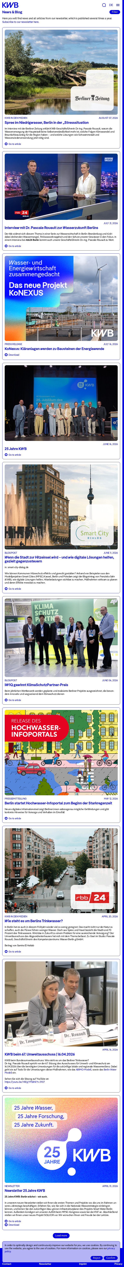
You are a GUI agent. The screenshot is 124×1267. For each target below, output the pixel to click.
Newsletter (45, 1263)
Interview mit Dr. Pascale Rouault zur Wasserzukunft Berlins (51, 227)
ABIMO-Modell (83, 1069)
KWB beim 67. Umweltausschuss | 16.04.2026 (40, 1054)
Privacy (118, 1263)
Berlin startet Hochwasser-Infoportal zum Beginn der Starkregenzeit (58, 803)
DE (111, 5)
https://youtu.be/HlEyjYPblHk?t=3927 (25, 1081)
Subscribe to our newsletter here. (20, 21)
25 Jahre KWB (16, 448)
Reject (96, 1257)
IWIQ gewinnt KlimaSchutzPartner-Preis (36, 685)
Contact (6, 1263)
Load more (61, 1235)
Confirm (110, 1257)
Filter (115, 11)
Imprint (83, 1263)
